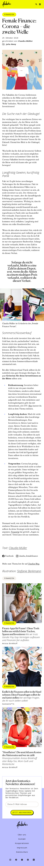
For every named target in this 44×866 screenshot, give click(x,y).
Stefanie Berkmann (29, 571)
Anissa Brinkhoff (9, 643)
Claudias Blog (33, 563)
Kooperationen (22, 843)
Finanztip (15, 531)
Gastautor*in (8, 704)
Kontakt (22, 839)
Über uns (22, 835)
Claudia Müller (25, 41)
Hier (30, 405)
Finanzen (9, 14)
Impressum (22, 848)
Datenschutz (22, 852)
